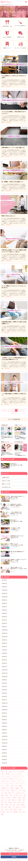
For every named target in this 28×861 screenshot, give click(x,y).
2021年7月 (4, 686)
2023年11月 (4, 593)
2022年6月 (4, 649)
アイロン (13, 773)
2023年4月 (4, 616)
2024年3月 (4, 583)
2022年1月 (4, 666)
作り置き (8, 790)
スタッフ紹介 (10, 778)
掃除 (9, 800)
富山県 (24, 797)
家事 (24, 795)
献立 (14, 804)
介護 (16, 785)
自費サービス (18, 807)
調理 (11, 809)
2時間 (2, 771)
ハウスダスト (12, 781)
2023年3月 (4, 620)
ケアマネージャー (16, 776)
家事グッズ (3, 797)
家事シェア (9, 797)
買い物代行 (3, 811)
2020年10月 (4, 709)
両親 (12, 785)
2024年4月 (4, 580)
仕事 (21, 788)
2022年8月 (4, 643)
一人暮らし (8, 785)
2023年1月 (4, 626)
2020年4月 (4, 726)
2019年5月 (4, 756)
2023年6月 (4, 610)
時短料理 (10, 802)
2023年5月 (4, 613)
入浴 (20, 790)
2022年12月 (4, 630)
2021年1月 (4, 699)
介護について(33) (6, 480)
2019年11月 (4, 739)
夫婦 (11, 795)
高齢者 (2, 814)
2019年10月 (4, 743)
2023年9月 (4, 600)
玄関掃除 (22, 804)
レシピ (2, 785)
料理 (2, 802)
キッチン (2, 776)
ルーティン (22, 783)
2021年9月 (4, 679)
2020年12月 (4, 703)
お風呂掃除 (8, 773)
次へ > (14, 413)
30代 (6, 771)
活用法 (7, 804)
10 (22, 410)
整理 (24, 800)
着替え (9, 807)
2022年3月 (4, 659)
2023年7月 (4, 606)
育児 (13, 807)
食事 (24, 811)
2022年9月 (4, 640)
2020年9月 (4, 713)
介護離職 (17, 788)
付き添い (2, 790)
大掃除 (2, 795)
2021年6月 (4, 689)
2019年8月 (4, 746)
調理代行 (15, 809)
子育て (21, 795)
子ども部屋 (16, 795)
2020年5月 (4, 723)
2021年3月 (4, 696)
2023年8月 (4, 603)
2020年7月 (4, 719)
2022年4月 (4, 656)
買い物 (20, 809)
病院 (5, 807)
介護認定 (11, 788)
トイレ (20, 778)
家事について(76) (6, 484)
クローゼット (8, 776)
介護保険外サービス (4, 788)
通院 (8, 811)
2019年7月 (4, 749)
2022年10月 (4, 636)
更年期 (15, 802)
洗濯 (23, 802)
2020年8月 (4, 716)
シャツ (22, 776)
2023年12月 (4, 590)
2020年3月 (4, 729)
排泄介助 (19, 800)
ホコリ (23, 781)
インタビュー (19, 773)
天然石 (7, 795)
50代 (14, 771)
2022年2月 (4, 663)
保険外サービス (14, 790)
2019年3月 (4, 763)
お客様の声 (22, 771)
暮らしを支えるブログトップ (8, 4)
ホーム (2, 4)
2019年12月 (4, 736)
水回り (19, 802)
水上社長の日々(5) (6, 487)
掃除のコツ (14, 800)
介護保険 (20, 785)
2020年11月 (4, 706)
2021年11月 (4, 673)
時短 (5, 802)
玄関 (18, 804)
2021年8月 (4, 683)
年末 (5, 800)
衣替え (24, 807)
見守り (2, 809)
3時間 (10, 771)
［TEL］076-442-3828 (10, 851)
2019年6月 (4, 753)
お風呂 (2, 773)
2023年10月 (4, 596)
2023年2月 (4, 623)
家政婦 (19, 797)
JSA (17, 771)
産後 (2, 807)
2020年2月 (4, 733)
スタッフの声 (3, 778)
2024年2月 (4, 586)
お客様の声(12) (5, 477)
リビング (16, 783)
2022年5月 (4, 653)
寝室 (2, 800)
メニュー (6, 783)
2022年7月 (4, 646)
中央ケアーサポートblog (14, 853)
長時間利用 (16, 811)
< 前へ (3, 410)
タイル (16, 778)
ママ (2, 783)
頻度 (20, 811)
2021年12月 (4, 669)
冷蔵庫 (24, 790)
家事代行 (14, 797)
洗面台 (2, 804)
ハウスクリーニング (4, 781)
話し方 (7, 809)
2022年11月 (4, 633)
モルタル (11, 783)
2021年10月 (4, 676)
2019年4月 (4, 759)
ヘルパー (18, 781)
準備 (11, 804)
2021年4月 (4, 693)
